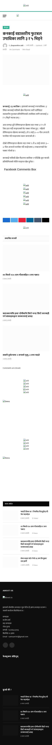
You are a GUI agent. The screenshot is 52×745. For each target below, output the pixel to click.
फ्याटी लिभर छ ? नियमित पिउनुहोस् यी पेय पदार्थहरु (34, 513)
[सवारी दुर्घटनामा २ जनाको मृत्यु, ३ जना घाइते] (26, 338)
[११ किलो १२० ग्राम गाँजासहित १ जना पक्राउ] (26, 258)
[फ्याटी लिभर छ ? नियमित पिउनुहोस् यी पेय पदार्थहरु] (10, 515)
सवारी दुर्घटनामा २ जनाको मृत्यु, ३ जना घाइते (21, 355)
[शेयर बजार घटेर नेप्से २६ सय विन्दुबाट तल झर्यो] (10, 562)
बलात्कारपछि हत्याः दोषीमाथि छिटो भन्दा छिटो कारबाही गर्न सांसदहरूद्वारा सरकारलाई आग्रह (26, 315)
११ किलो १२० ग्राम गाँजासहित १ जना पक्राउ (21, 275)
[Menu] (4, 16)
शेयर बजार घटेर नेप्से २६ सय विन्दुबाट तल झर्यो (34, 560)
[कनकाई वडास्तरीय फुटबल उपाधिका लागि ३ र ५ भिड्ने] (26, 70)
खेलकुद (6, 27)
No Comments (15, 49)
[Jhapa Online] (26, 16)
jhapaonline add (17, 45)
